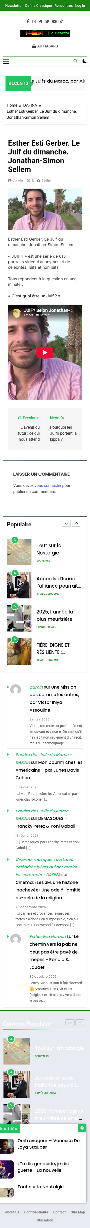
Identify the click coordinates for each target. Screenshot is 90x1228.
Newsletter (14, 6)
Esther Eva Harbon (48, 936)
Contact (59, 1212)
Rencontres (63, 6)
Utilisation (45, 1220)
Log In (80, 6)
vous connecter (47, 485)
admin (18, 180)
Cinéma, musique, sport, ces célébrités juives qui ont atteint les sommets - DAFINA (46, 867)
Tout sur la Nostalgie (41, 1187)
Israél (40, 560)
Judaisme (52, 560)
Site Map (78, 1212)
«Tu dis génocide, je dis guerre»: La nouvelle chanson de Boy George (45, 1170)
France (41, 593)
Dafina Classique (38, 6)
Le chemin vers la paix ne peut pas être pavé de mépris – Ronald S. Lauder (54, 951)
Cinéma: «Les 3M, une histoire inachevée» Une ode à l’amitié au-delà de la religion (48, 890)
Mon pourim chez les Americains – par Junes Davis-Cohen (49, 770)
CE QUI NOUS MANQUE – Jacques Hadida (56, 652)
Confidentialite (36, 1212)
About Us (12, 1212)
